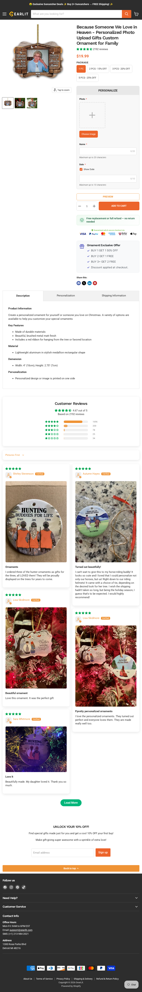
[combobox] (76, 14)
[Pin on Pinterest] (95, 283)
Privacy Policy (63, 978)
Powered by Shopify (71, 986)
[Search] (126, 14)
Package (82, 62)
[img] (13, 468)
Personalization (66, 295)
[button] (85, 49)
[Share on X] (84, 283)
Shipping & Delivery (83, 978)
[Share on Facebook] (79, 283)
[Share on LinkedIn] (89, 283)
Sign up (103, 852)
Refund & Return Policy (107, 978)
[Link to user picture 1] (36, 522)
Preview (108, 196)
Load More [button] (71, 802)
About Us (27, 978)
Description (23, 295)
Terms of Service (44, 978)
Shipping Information (114, 295)
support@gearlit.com (21, 930)
